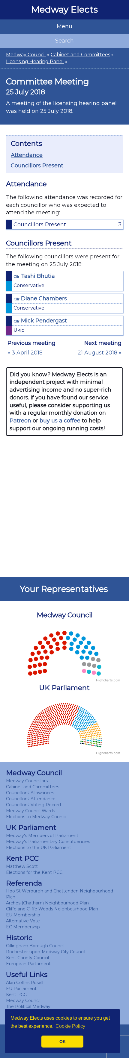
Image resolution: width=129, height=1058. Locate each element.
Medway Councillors (27, 780)
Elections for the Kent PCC (34, 872)
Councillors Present (37, 165)
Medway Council (26, 54)
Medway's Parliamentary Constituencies (48, 841)
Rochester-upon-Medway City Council (45, 951)
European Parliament (28, 963)
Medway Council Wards (30, 810)
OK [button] (62, 1041)
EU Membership (23, 915)
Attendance (27, 155)
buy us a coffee (60, 420)
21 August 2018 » (100, 352)
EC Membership (23, 927)
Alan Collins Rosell (24, 982)
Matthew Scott (22, 866)
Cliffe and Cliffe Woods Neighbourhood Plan (52, 909)
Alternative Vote (23, 921)
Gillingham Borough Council (35, 945)
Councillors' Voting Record (33, 804)
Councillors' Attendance (31, 798)
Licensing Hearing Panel (35, 61)
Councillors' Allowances (30, 792)
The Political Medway (28, 1006)
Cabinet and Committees (80, 54)
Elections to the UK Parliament (38, 847)
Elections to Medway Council (36, 816)
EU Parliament (21, 988)
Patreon (20, 420)
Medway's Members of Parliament (42, 835)
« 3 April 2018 (25, 352)
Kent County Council (27, 957)
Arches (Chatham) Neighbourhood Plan (47, 903)
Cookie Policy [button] (70, 1026)
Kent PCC (16, 994)
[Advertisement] (64, 506)
